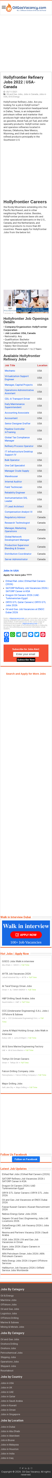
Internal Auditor (13, 481)
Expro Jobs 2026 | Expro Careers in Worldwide (21, 1248)
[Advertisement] (26, 43)
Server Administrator (16, 559)
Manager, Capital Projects (19, 384)
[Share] (6, 639)
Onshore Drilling (9, 1343)
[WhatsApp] (13, 634)
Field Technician (13, 487)
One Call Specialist (15, 465)
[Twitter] (37, 634)
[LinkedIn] (26, 1468)
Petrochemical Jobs (12, 1352)
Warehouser (11, 476)
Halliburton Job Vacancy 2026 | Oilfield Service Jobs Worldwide (23, 1269)
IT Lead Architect (14, 506)
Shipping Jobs (8, 1357)
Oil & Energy (13, 97)
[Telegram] (19, 634)
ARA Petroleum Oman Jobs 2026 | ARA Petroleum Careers (23, 1255)
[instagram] (31, 1468)
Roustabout (7, 1370)
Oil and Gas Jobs (14, 94)
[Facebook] (6, 634)
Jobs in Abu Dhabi (10, 1431)
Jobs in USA (11, 570)
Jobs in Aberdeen (10, 1435)
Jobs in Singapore (10, 1414)
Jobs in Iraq (7, 1458)
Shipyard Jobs (8, 1366)
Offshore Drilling (10, 1317)
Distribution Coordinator (18, 553)
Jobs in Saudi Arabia (12, 1400)
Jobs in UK (6, 1387)
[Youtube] (28, 1468)
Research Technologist (17, 522)
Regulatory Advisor (15, 517)
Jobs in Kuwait (9, 1405)
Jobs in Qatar (8, 1396)
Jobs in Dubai (8, 1426)
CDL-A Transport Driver (17, 398)
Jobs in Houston (9, 1449)
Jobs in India (7, 1453)
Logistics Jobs (9, 1313)
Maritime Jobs (8, 1300)
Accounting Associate (17, 412)
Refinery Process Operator (19, 446)
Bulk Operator (12, 460)
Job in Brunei (8, 1440)
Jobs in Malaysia (10, 1444)
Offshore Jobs (9, 1304)
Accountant (11, 418)
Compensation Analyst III (18, 511)
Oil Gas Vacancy (31, 1471)
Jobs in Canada (31, 94)
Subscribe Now (26, 659)
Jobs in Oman (8, 1409)
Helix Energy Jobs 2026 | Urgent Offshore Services (24, 1262)
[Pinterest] (43, 634)
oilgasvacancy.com (16, 618)
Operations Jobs (10, 1361)
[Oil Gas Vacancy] (26, 7)
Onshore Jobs (8, 1348)
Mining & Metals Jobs (12, 1326)
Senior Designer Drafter (17, 423)
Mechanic (10, 370)
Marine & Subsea (10, 1322)
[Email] (25, 634)
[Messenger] (31, 634)
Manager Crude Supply (17, 470)
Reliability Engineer (15, 492)
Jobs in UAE (7, 1392)
